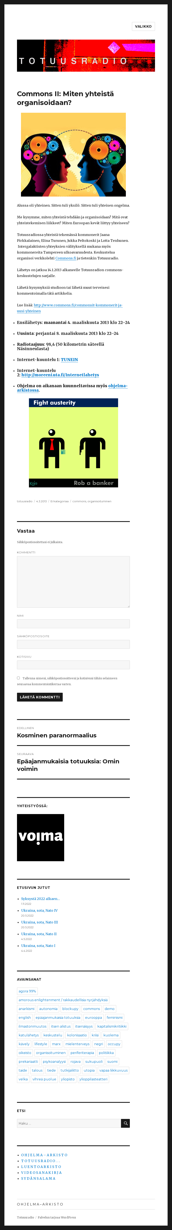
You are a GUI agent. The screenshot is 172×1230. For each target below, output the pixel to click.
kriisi (95, 1035)
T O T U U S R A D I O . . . (40, 1161)
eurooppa (93, 1018)
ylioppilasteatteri (93, 1079)
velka (23, 1079)
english (25, 1018)
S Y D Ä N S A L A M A (38, 1178)
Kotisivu (24, 656)
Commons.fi (65, 258)
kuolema (111, 1035)
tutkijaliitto (70, 1070)
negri (98, 1044)
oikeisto (25, 1053)
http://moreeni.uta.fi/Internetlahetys (60, 374)
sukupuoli (94, 1062)
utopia (89, 1070)
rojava (75, 1062)
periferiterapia (82, 1053)
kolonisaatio (77, 1035)
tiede (51, 1070)
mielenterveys (77, 1044)
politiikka (106, 1053)
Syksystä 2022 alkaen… (40, 899)
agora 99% (27, 991)
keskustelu (52, 1035)
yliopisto (68, 1079)
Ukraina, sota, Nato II (39, 934)
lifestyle (40, 1044)
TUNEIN (69, 359)
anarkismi (26, 1009)
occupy (114, 1044)
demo (110, 1009)
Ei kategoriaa (60, 501)
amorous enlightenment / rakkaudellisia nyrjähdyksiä (63, 1000)
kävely (24, 1044)
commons (79, 501)
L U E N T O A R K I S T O (41, 1167)
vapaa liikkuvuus (113, 1070)
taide (23, 1070)
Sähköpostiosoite (33, 636)
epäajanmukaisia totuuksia (58, 1018)
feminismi (114, 1018)
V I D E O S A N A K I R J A (41, 1172)
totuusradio (25, 501)
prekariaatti (28, 1062)
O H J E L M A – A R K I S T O (44, 1155)
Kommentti (26, 552)
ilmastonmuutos (32, 1026)
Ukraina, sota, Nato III (39, 922)
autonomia (48, 1009)
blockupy (70, 1009)
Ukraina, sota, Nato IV (39, 910)
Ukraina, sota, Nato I (38, 946)
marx (56, 1044)
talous (37, 1070)
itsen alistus (60, 1026)
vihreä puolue (44, 1079)
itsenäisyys (84, 1026)
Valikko (143, 26)
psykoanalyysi (54, 1062)
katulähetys (29, 1035)
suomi (112, 1062)
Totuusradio (25, 1217)
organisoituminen (99, 501)
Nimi (20, 615)
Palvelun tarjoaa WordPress (57, 1217)
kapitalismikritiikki (111, 1026)
